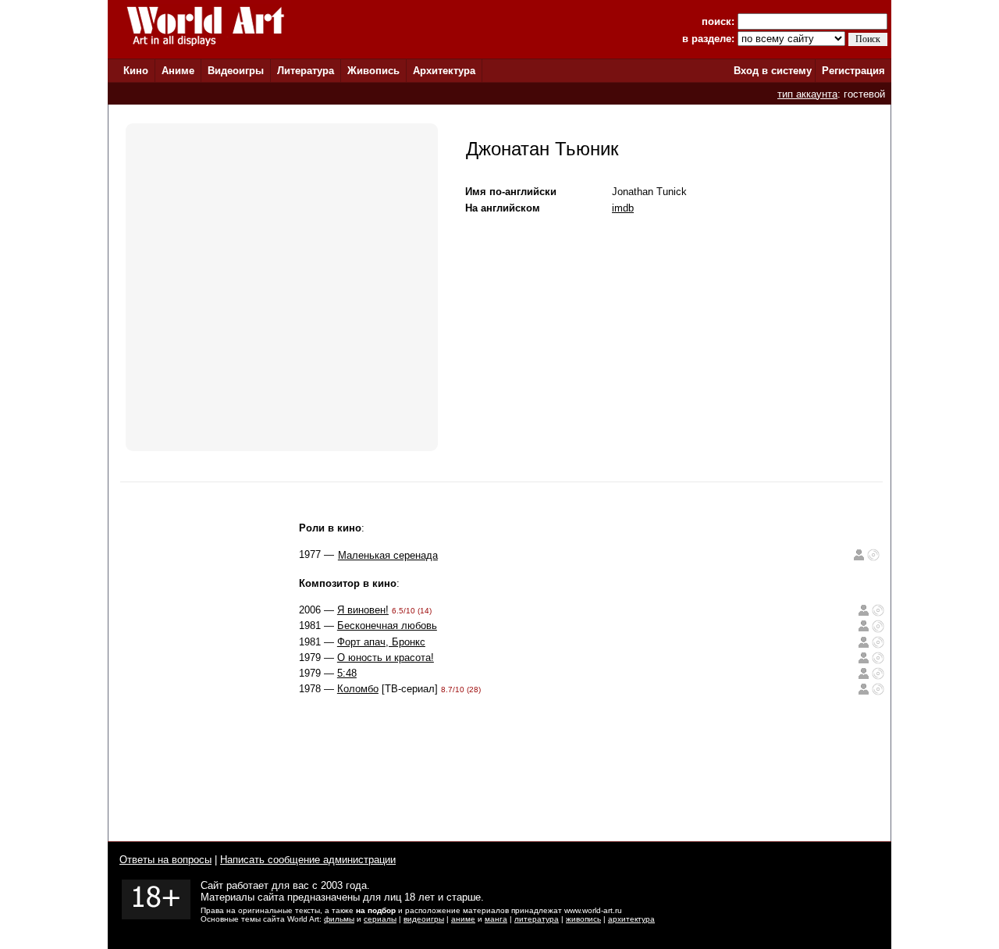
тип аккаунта (807, 94)
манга (496, 919)
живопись (583, 919)
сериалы (380, 919)
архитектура (631, 919)
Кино (135, 70)
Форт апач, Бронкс (381, 642)
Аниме (178, 70)
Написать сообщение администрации (308, 859)
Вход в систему (773, 70)
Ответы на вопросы (165, 859)
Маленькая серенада (388, 555)
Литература (305, 70)
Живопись (373, 70)
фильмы (339, 919)
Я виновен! (363, 610)
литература (536, 919)
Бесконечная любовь (387, 625)
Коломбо (358, 689)
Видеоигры (236, 70)
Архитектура (444, 70)
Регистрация (853, 70)
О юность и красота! (385, 657)
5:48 (347, 673)
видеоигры (424, 919)
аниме (463, 919)
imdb (623, 208)
